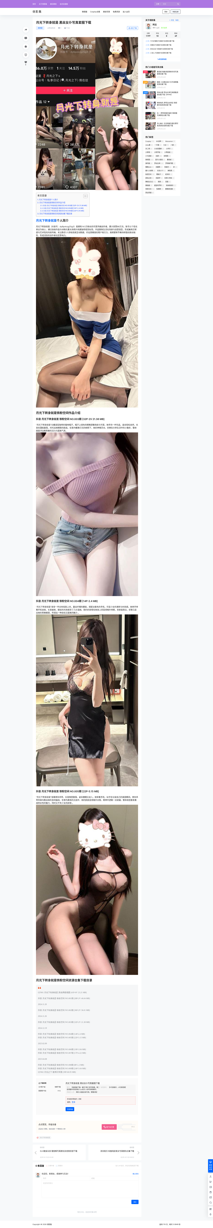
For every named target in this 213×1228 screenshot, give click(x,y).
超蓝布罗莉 (159, 185)
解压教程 (53, 4)
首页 (34, 4)
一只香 (158, 145)
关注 (172, 20)
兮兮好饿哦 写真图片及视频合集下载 (160, 41)
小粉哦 (148, 152)
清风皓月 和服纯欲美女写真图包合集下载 (117, 1151)
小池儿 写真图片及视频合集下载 (158, 53)
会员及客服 (64, 4)
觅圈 (168, 182)
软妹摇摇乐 (171, 185)
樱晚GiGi (149, 167)
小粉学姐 (158, 152)
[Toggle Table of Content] (84, 196)
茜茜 (160, 182)
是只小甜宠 (160, 160)
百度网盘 (70, 1109)
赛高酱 (148, 185)
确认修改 (136, 1174)
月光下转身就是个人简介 (48, 200)
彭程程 (167, 156)
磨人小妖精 (150, 171)
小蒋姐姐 (168, 152)
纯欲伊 (159, 178)
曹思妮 (170, 160)
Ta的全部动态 (162, 59)
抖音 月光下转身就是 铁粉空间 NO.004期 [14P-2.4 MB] (63, 208)
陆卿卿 (159, 189)
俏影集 (49, 1224)
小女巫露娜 (159, 149)
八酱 (173, 145)
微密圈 (40, 28)
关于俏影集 (43, 4)
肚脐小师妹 (169, 178)
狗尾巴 (167, 167)
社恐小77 (161, 171)
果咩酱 (148, 163)
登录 (165, 12)
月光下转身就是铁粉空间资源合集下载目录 (55, 214)
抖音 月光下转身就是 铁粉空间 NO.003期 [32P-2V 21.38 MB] (65, 205)
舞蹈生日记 (150, 182)
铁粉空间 (149, 189)
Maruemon (170, 141)
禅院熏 (171, 171)
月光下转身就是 (46, 220)
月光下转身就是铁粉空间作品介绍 (52, 202)
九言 (166, 145)
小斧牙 (169, 149)
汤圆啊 (159, 167)
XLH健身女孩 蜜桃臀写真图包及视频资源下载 (58, 1151)
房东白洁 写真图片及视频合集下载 (159, 49)
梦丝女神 (158, 163)
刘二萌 (148, 149)
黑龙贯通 (149, 193)
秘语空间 (149, 174)
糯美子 (159, 174)
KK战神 (159, 141)
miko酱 (149, 145)
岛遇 (159, 156)
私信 (177, 20)
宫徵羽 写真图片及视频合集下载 (158, 45)
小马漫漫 (149, 156)
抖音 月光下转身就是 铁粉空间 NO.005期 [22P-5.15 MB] (63, 211)
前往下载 (134, 28)
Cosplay (149, 141)
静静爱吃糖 (170, 189)
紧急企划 (149, 178)
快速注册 (175, 12)
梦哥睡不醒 (170, 163)
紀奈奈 (168, 174)
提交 (134, 1202)
